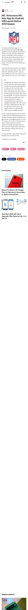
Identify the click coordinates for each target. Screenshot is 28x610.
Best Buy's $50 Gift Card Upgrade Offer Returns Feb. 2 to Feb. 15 (14, 216)
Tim (7, 10)
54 (5, 28)
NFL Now (21, 149)
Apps (6, 149)
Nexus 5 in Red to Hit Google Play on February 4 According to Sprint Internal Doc (13, 192)
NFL (20, 48)
